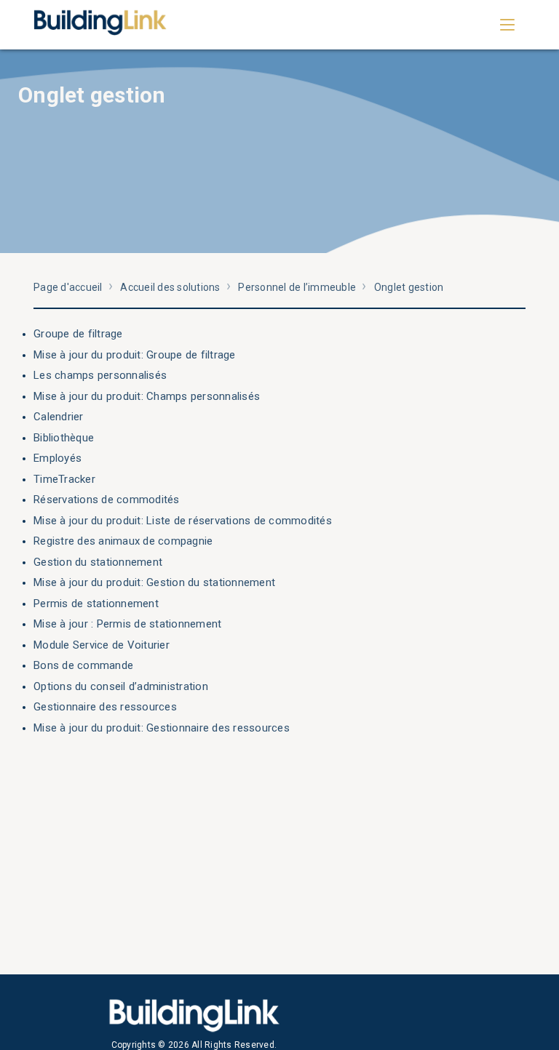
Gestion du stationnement (97, 562)
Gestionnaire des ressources (105, 706)
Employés (57, 458)
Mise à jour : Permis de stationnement (127, 623)
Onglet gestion (409, 287)
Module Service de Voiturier (101, 645)
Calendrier (58, 416)
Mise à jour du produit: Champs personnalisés (146, 396)
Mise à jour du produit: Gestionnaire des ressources (161, 727)
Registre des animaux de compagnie (123, 541)
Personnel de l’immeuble (297, 287)
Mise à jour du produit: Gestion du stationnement (154, 582)
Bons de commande (83, 665)
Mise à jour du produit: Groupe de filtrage (134, 354)
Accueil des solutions (170, 287)
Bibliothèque (63, 437)
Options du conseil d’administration (120, 686)
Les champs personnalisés (100, 375)
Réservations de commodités (106, 499)
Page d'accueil (68, 287)
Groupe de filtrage (78, 333)
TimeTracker (64, 479)
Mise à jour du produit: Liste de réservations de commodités (182, 520)
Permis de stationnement (96, 603)
